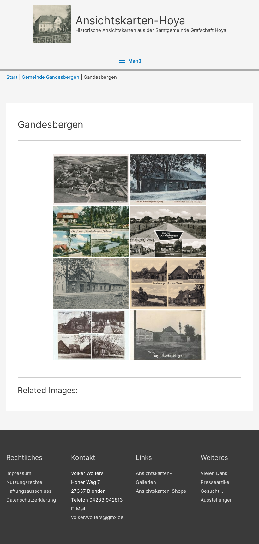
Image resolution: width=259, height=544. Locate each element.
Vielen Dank (214, 473)
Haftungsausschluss (28, 491)
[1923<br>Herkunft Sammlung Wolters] (91, 335)
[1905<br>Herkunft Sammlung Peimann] (91, 283)
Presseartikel (216, 482)
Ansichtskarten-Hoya (130, 20)
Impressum (18, 473)
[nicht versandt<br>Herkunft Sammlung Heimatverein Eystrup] (168, 179)
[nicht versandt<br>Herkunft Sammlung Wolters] (91, 179)
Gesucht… (212, 491)
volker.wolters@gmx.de (97, 517)
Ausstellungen (217, 500)
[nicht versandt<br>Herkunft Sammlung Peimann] (168, 231)
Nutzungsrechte (24, 482)
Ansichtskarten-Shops (161, 491)
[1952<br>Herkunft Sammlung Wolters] (91, 231)
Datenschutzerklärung (31, 500)
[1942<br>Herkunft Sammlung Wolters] (168, 283)
